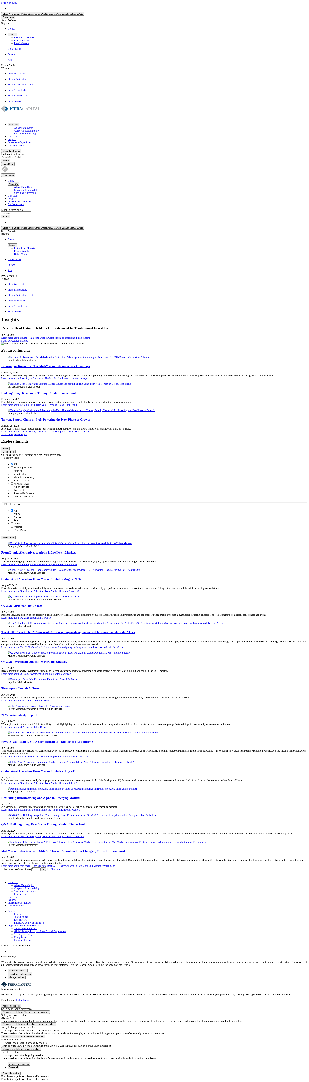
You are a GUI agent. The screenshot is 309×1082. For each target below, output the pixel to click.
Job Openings (21, 917)
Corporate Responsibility (26, 130)
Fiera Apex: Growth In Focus (20, 688)
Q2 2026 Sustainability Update (21, 605)
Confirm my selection (19, 1064)
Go (43, 869)
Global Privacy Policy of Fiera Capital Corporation (40, 931)
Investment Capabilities (19, 142)
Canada (12, 34)
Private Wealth (21, 40)
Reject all (13, 1067)
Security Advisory (23, 934)
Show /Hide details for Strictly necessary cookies (25, 1012)
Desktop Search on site (13, 154)
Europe (11, 54)
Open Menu (8, 164)
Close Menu (8, 175)
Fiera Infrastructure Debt (20, 84)
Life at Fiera (20, 919)
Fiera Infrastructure (17, 79)
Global (11, 28)
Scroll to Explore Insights (14, 434)
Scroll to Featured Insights (14, 340)
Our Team (13, 136)
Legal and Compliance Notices (23, 925)
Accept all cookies (17, 970)
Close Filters (8, 452)
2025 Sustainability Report (19, 715)
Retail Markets (21, 43)
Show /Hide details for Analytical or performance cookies (29, 1024)
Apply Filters (8, 537)
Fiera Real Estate (16, 73)
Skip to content (9, 2)
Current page (24, 869)
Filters (5, 448)
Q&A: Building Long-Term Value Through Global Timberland (43, 824)
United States (14, 48)
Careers (11, 911)
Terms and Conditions (25, 928)
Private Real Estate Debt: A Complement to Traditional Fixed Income (47, 741)
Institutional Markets (24, 37)
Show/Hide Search (11, 151)
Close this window (11, 1073)
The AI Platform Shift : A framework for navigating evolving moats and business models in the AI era (68, 632)
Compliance (20, 937)
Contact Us (20, 894)
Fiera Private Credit (18, 95)
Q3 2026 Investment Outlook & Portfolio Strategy (34, 661)
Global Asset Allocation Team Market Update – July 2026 (39, 771)
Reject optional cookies (20, 974)
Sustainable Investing (25, 133)
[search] (154, 213)
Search (6, 160)
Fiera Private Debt (17, 90)
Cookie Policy (22, 1000)
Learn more (45, 337)
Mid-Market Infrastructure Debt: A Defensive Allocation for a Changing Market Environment (63, 851)
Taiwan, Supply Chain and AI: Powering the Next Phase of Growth (45, 419)
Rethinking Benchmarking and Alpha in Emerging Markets (40, 798)
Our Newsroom (16, 145)
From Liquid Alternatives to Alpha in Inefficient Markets (38, 552)
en (9, 8)
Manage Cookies (22, 940)
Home (11, 180)
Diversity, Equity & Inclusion (29, 922)
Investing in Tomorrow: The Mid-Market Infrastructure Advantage (45, 366)
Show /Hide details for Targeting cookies (21, 1049)
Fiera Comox (14, 101)
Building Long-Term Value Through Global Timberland (38, 393)
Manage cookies (16, 977)
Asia (10, 59)
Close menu (8, 17)
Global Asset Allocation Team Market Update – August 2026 (41, 579)
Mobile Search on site (12, 209)
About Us (13, 882)
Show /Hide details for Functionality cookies (23, 1036)
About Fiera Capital (24, 127)
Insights (12, 139)
